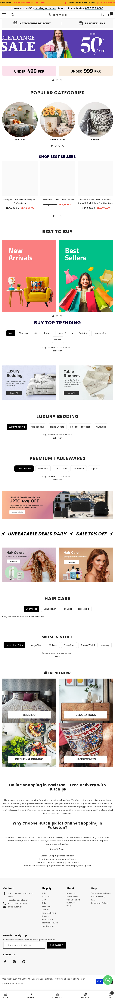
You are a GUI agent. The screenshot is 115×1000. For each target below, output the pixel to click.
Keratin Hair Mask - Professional (58, 199)
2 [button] (55, 146)
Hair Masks (83, 608)
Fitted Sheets (57, 426)
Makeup (53, 645)
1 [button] (52, 146)
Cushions (101, 426)
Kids (36, 333)
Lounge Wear (36, 645)
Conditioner (49, 608)
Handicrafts (100, 333)
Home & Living (57, 139)
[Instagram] (14, 961)
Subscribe (56, 945)
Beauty (48, 333)
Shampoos (31, 608)
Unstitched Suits (14, 645)
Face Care (69, 645)
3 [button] (59, 146)
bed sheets (40, 840)
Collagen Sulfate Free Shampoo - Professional (20, 201)
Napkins (95, 468)
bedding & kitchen (45, 8)
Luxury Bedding (17, 426)
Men (11, 333)
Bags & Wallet (88, 645)
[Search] (12, 15)
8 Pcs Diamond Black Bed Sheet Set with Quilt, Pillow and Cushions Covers (95, 201)
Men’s (21, 810)
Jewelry (105, 645)
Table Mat (43, 468)
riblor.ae (19, 983)
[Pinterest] (23, 961)
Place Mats (78, 468)
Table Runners (24, 468)
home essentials (78, 810)
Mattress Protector (80, 426)
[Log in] (102, 14)
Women (23, 333)
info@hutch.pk (15, 907)
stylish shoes (56, 840)
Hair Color (67, 608)
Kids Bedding (37, 426)
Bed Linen (20, 139)
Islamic (58, 339)
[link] (32, 23)
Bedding (83, 333)
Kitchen (95, 139)
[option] (20, 121)
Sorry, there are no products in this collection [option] (57, 349)
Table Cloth (61, 468)
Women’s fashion (35, 810)
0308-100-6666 (94, 8)
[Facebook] (5, 961)
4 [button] (63, 146)
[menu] (4, 15)
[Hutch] (29, 71)
